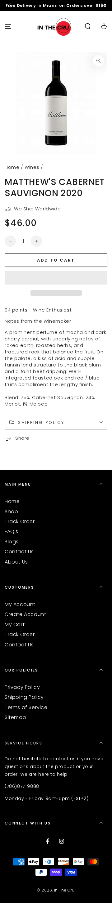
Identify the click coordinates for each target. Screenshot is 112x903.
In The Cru (64, 890)
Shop (11, 511)
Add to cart (56, 260)
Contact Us (19, 551)
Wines (32, 167)
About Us (16, 561)
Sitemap (15, 717)
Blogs (12, 541)
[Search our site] (88, 26)
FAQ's (11, 531)
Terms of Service (26, 707)
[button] (56, 278)
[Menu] (8, 26)
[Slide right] (102, 5)
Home (12, 167)
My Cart (15, 624)
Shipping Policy (24, 697)
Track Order (20, 521)
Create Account (25, 614)
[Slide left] (10, 5)
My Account (20, 604)
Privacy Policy (22, 687)
